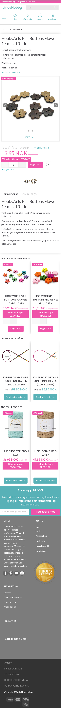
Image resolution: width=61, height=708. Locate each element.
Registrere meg (45, 511)
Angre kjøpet (10, 607)
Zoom (31, 137)
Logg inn (40, 19)
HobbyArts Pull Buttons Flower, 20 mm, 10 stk (15, 299)
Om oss (7, 592)
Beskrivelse (11, 194)
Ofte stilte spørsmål (13, 597)
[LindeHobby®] (12, 7)
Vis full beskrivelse (10, 72)
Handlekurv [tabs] (52, 19)
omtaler (24, 147)
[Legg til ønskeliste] (47, 165)
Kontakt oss (11, 674)
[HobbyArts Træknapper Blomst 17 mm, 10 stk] (30, 105)
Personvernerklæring (17, 686)
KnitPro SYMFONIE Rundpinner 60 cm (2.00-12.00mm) (15, 381)
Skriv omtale (43, 147)
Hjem (15, 19)
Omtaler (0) (29, 194)
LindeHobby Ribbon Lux (16, 453)
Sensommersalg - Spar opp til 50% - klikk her (18, 2)
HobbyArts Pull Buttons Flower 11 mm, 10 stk (45, 299)
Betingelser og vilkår (16, 680)
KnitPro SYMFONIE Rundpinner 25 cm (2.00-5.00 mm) (45, 381)
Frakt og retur (10, 602)
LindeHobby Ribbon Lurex (45, 453)
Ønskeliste (27, 19)
